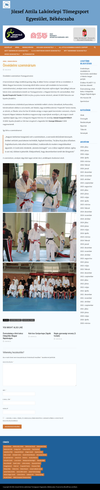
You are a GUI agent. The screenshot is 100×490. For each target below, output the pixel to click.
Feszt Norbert (35, 449)
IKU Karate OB (85, 98)
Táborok (83, 129)
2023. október (85, 255)
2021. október (85, 301)
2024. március (85, 237)
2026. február (85, 165)
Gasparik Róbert (15, 320)
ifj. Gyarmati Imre (8, 457)
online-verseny (26, 463)
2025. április (84, 201)
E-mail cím (7, 399)
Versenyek (84, 133)
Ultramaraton (28, 54)
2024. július (84, 222)
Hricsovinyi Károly (41, 455)
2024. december (86, 212)
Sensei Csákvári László (36, 469)
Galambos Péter (8, 452)
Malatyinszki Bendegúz (29, 460)
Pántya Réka (7, 469)
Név (4, 390)
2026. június (84, 150)
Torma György (39, 474)
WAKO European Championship (21, 477)
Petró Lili (16, 466)
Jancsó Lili (18, 457)
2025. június (84, 194)
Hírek (17, 47)
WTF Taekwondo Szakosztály (75, 51)
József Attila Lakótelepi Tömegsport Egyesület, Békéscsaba (50, 16)
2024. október (85, 219)
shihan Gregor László (9, 474)
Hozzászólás (8, 362)
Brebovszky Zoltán (18, 446)
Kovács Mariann (33, 457)
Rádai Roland (24, 469)
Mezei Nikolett (7, 463)
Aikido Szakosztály (12, 54)
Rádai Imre (15, 469)
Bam (75, 487)
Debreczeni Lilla (8, 449)
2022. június (84, 283)
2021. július (84, 309)
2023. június (84, 262)
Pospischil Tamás (28, 320)
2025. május (84, 197)
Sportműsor (84, 101)
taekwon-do (30, 474)
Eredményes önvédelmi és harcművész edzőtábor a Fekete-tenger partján (88, 73)
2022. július (84, 280)
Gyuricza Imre (38, 452)
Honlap (5, 408)
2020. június (84, 312)
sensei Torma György (34, 472)
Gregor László (29, 452)
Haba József (7, 455)
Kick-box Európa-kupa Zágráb (39, 333)
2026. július (84, 147)
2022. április (84, 291)
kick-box (25, 457)
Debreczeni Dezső (30, 446)
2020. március (85, 323)
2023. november (86, 251)
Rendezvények (27, 47)
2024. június (84, 226)
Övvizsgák (84, 119)
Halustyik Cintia (17, 455)
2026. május (84, 154)
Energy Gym (17, 449)
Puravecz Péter (36, 466)
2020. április (84, 319)
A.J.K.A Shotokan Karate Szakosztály (46, 51)
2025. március (85, 204)
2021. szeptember (86, 305)
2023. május (84, 265)
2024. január (84, 244)
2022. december (86, 273)
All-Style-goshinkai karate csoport (73, 47)
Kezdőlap (8, 47)
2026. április (84, 158)
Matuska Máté (41, 460)
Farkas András (26, 449)
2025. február (85, 208)
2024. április (84, 233)
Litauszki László (8, 460)
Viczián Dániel (7, 477)
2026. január (84, 168)
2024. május (84, 230)
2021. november (86, 298)
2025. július (84, 190)
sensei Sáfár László (22, 472)
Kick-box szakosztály (45, 47)
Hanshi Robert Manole (29, 455)
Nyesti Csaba (16, 463)
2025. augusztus (86, 186)
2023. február (85, 269)
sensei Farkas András (9, 472)
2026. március (85, 161)
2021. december (86, 294)
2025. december (86, 172)
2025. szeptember (86, 183)
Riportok (83, 126)
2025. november (86, 176)
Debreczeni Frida (41, 446)
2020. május (84, 316)
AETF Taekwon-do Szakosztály (16, 51)
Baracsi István (7, 446)
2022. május (84, 287)
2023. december (86, 248)
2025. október (85, 179)
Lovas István (17, 460)
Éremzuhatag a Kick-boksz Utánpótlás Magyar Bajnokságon (13, 335)
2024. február (85, 240)
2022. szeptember (86, 276)
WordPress (67, 487)
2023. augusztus (86, 258)
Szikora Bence (21, 474)
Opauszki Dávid (36, 463)
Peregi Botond (8, 466)
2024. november (86, 215)
